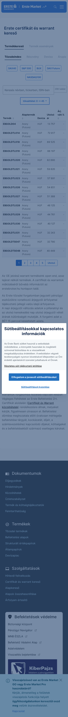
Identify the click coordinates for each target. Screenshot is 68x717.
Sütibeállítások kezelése (35, 387)
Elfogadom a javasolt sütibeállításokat (34, 377)
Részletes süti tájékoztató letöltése (23, 365)
